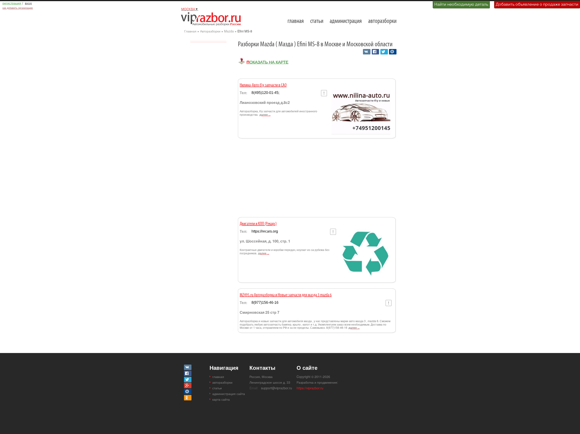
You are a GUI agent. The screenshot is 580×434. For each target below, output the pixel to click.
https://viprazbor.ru (310, 388)
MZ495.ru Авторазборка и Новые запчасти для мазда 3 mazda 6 (286, 295)
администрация (346, 21)
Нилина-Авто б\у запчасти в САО (263, 85)
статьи (316, 21)
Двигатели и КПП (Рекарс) (258, 224)
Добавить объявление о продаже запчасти (537, 4)
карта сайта (221, 399)
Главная (190, 31)
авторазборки (382, 21)
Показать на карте (267, 62)
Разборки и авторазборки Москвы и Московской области (212, 19)
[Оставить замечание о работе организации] (324, 93)
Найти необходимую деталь (461, 4)
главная (296, 21)
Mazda (229, 31)
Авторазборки (210, 31)
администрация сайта (228, 393)
